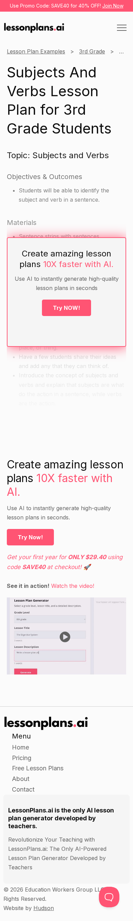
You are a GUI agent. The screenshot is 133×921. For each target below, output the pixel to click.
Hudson (43, 908)
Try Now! (30, 537)
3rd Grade (92, 51)
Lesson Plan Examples (36, 51)
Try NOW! (66, 307)
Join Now (112, 6)
